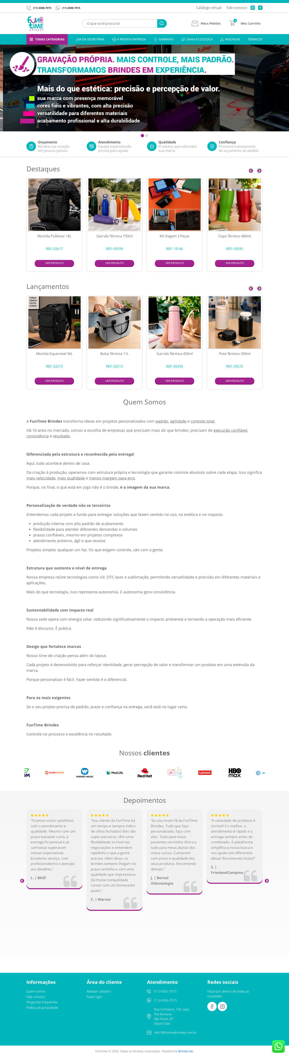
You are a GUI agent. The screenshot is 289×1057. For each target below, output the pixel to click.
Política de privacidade (42, 1007)
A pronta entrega (131, 39)
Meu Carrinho (250, 23)
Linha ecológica (199, 39)
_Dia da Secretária (89, 39)
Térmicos (255, 39)
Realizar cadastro (99, 991)
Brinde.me (185, 1051)
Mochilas (232, 39)
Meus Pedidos (211, 23)
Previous (251, 171)
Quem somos (35, 991)
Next (259, 171)
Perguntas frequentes (42, 1002)
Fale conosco (237, 7)
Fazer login (94, 997)
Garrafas (166, 39)
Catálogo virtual (208, 7)
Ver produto (54, 263)
